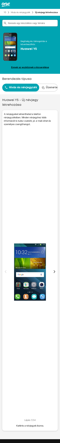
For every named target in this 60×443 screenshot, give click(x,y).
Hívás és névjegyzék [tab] (23, 87)
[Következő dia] (54, 271)
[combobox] (32, 23)
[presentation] (30, 88)
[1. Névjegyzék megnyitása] (30, 272)
